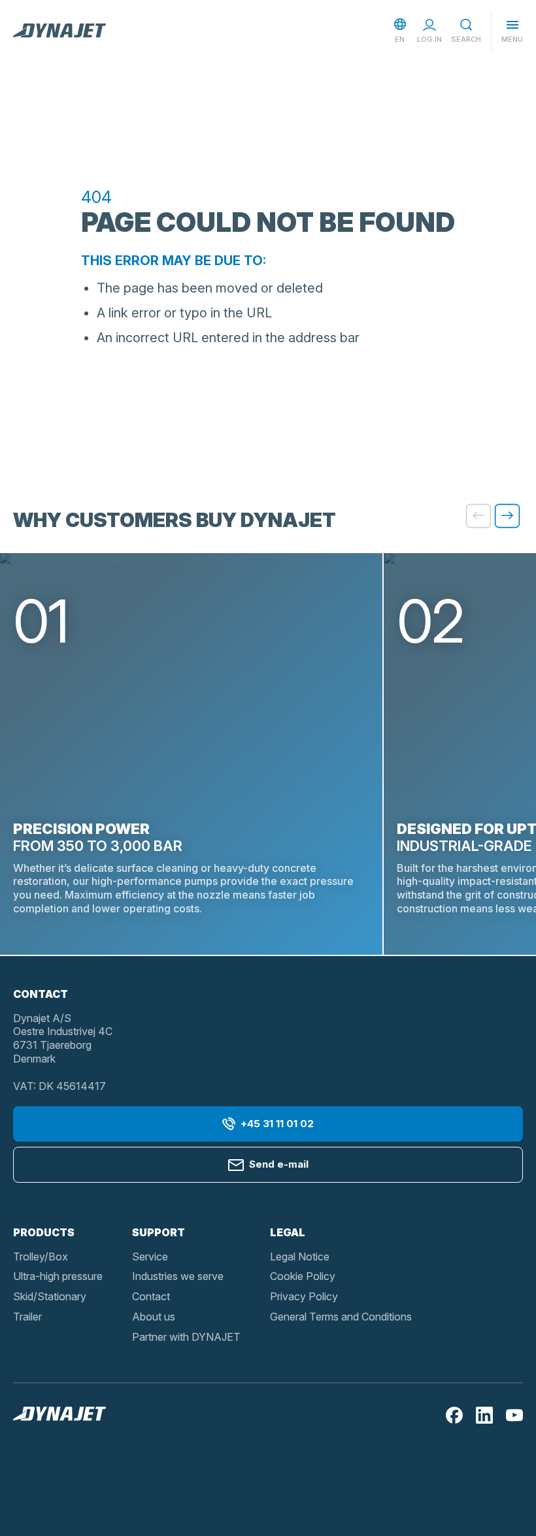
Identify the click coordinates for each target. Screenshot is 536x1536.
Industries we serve (178, 1276)
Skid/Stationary (49, 1296)
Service (150, 1256)
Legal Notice (299, 1256)
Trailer (27, 1316)
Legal (287, 1232)
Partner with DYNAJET (186, 1336)
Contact (151, 1296)
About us (153, 1316)
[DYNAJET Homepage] (59, 31)
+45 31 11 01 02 (277, 1123)
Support (158, 1232)
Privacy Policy (304, 1296)
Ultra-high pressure (58, 1276)
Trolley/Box (40, 1256)
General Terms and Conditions (341, 1316)
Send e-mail (279, 1164)
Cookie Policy (302, 1276)
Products (44, 1232)
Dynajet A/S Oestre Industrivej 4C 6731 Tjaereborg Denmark (62, 1038)
